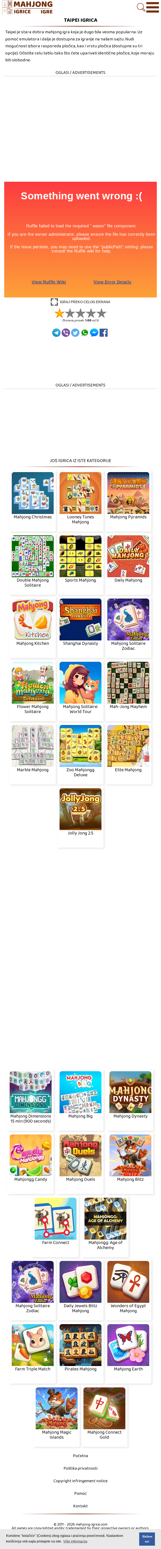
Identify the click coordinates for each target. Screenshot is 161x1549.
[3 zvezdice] (80, 313)
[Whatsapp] (84, 332)
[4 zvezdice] (91, 313)
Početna (80, 1456)
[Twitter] (75, 332)
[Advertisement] (80, 106)
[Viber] (66, 332)
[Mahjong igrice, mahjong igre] (29, 7)
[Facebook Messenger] (94, 332)
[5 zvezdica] (101, 313)
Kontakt (80, 1506)
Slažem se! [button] (147, 1539)
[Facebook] (103, 332)
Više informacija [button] (75, 1541)
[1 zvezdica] (59, 313)
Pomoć (80, 1493)
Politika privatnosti (80, 1468)
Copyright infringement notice (80, 1481)
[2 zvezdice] (70, 313)
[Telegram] (56, 332)
